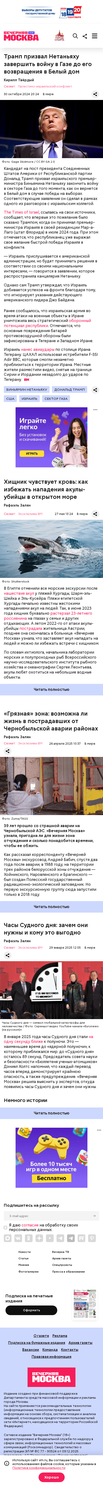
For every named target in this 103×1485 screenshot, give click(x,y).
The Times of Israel (21, 212)
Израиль (29, 398)
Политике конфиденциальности (38, 1468)
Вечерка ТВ (60, 1252)
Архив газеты (61, 1258)
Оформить (31, 1310)
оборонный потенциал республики (47, 323)
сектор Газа (56, 398)
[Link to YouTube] (50, 1238)
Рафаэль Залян (17, 505)
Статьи (23, 1258)
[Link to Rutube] (81, 1238)
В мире (48, 94)
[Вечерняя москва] (51, 1377)
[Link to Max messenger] (7, 1238)
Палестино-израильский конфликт (45, 86)
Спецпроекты (62, 1265)
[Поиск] (75, 36)
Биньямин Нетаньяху (26, 389)
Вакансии (30, 1349)
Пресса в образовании (68, 1271)
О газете (41, 1335)
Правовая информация (51, 1356)
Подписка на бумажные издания (36, 1342)
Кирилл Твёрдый (19, 80)
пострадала (30, 628)
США (10, 398)
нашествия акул (19, 593)
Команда (50, 1349)
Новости (24, 1252)
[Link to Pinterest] (92, 1238)
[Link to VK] (18, 1238)
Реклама (59, 1335)
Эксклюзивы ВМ (30, 514)
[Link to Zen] (39, 1238)
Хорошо (51, 1477)
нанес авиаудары (37, 349)
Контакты (69, 1349)
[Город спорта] (59, 36)
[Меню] (94, 36)
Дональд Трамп (69, 389)
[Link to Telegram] (60, 1238)
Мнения (23, 1265)
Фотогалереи (28, 1271)
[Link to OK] (29, 1238)
